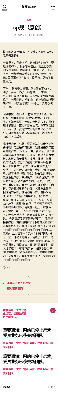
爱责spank (29, 6)
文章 (29, 19)
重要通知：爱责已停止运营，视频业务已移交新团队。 (14, 313)
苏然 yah (22, 34)
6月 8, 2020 (38, 34)
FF (8, 267)
